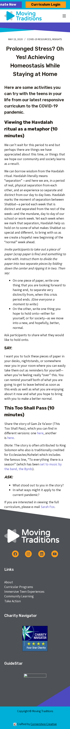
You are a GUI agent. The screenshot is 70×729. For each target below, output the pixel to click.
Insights (57, 39)
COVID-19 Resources (39, 39)
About (8, 582)
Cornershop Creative (44, 724)
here (40, 433)
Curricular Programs (18, 587)
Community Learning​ (19, 596)
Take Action (12, 601)
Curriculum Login (45, 4)
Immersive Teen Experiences (24, 591)
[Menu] (64, 16)
